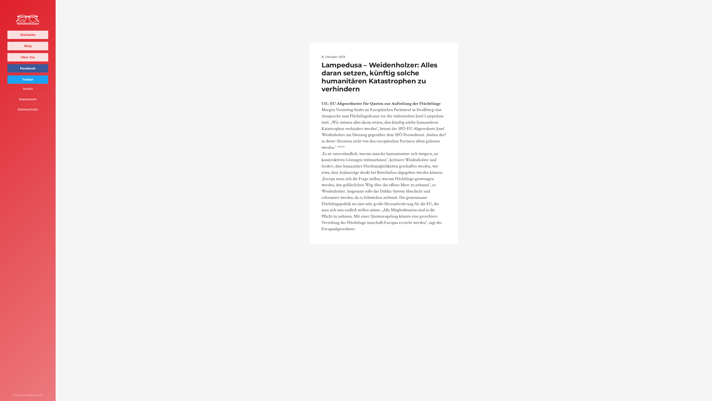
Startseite (27, 35)
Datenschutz (28, 109)
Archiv (28, 89)
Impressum (28, 99)
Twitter (27, 79)
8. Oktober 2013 (333, 57)
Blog (28, 46)
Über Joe (28, 57)
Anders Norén (35, 395)
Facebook (28, 68)
